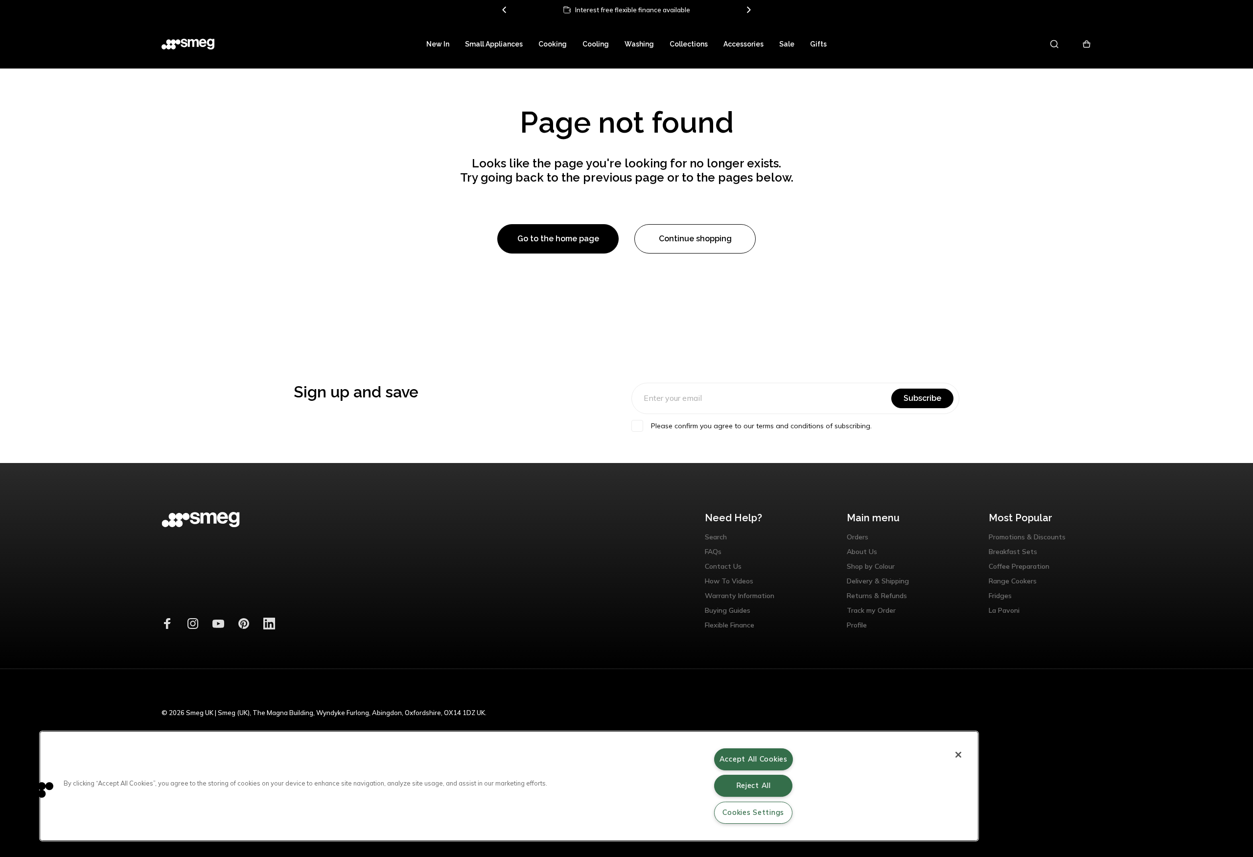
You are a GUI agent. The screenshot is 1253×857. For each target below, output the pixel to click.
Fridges (1000, 595)
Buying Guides (727, 610)
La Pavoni (1004, 610)
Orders (857, 537)
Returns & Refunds (877, 595)
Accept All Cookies (753, 759)
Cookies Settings (753, 812)
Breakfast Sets (1013, 551)
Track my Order (871, 610)
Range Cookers (1013, 581)
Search (716, 537)
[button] (37, 789)
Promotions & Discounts (1027, 537)
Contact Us (723, 566)
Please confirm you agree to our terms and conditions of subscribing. (761, 425)
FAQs (713, 551)
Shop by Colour (871, 566)
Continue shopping (695, 238)
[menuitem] (437, 44)
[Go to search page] (1055, 44)
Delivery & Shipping (878, 581)
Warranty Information (739, 595)
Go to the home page (558, 238)
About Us (862, 551)
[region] (509, 786)
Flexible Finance (729, 625)
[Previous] (504, 10)
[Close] (958, 754)
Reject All (753, 785)
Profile (857, 625)
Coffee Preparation (1019, 566)
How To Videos (729, 581)
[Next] (748, 10)
